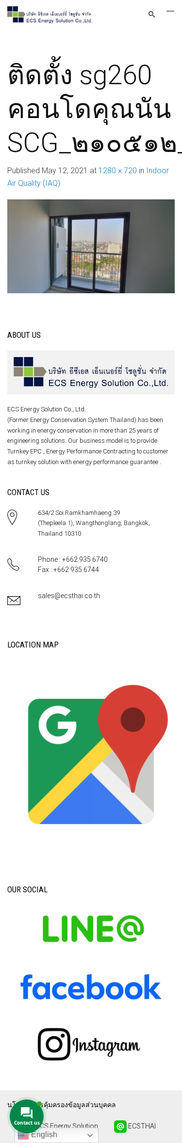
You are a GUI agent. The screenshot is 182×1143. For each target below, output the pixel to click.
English (43, 1134)
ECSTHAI (141, 1125)
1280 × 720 (118, 170)
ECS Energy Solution (66, 1125)
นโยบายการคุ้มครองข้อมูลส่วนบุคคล (61, 1105)
